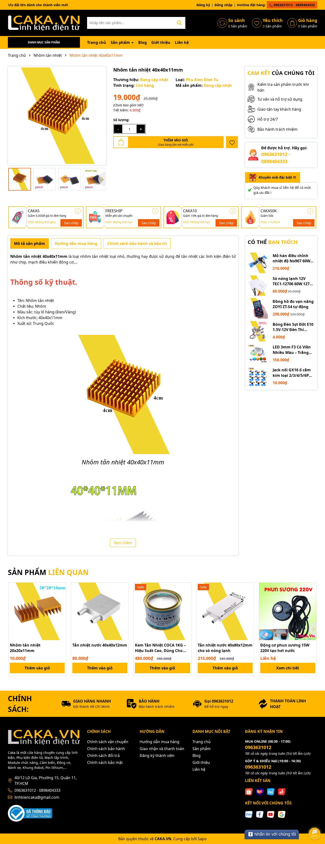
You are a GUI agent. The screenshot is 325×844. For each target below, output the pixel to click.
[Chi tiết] (78, 211)
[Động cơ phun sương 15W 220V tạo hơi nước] (287, 611)
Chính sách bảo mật (105, 762)
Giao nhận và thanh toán (162, 748)
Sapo (202, 838)
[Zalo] (249, 814)
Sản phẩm (121, 42)
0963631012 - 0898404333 (294, 5)
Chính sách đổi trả (103, 755)
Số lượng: (121, 120)
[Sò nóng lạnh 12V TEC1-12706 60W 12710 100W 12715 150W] (258, 285)
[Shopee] (249, 791)
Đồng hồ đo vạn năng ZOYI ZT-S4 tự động (293, 304)
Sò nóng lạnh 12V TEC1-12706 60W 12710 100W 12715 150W (293, 281)
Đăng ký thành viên (157, 755)
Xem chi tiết (287, 668)
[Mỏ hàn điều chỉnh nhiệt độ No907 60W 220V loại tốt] (258, 263)
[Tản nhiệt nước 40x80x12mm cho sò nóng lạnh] (225, 611)
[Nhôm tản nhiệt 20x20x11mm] (37, 611)
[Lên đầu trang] (315, 820)
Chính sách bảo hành (106, 748)
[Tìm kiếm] (179, 23)
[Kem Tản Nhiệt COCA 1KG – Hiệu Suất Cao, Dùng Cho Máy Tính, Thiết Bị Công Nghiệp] (162, 611)
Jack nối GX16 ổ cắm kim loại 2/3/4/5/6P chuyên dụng (292, 372)
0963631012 (258, 747)
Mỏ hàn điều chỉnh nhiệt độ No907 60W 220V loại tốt (291, 258)
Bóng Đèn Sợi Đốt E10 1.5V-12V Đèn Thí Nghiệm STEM (293, 327)
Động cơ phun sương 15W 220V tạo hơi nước (284, 647)
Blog (142, 42)
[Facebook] (260, 814)
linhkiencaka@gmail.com (37, 797)
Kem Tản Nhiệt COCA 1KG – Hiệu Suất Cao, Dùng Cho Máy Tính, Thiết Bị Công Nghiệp (160, 647)
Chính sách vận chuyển (107, 741)
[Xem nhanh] (61, 604)
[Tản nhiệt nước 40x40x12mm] (99, 611)
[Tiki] (271, 791)
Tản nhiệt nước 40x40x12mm (99, 645)
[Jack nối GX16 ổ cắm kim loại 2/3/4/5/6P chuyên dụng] (258, 377)
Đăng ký (203, 5)
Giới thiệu (160, 42)
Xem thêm (123, 542)
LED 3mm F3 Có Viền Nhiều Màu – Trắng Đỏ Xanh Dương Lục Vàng (292, 349)
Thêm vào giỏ (37, 668)
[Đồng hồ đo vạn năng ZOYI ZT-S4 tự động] (258, 308)
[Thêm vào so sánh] (61, 596)
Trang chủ (96, 42)
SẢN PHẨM (48, 572)
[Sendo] (282, 791)
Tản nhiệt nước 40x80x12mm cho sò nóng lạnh (225, 647)
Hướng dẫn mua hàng (159, 741)
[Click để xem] (57, 116)
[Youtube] (271, 814)
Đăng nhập (223, 5)
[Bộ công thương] (30, 813)
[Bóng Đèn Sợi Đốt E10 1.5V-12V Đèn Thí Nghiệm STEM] (258, 331)
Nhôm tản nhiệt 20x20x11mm (25, 647)
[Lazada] (260, 791)
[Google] (282, 814)
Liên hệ (182, 42)
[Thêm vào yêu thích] (232, 142)
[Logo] (44, 22)
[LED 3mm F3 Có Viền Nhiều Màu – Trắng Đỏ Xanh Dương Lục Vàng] (258, 354)
